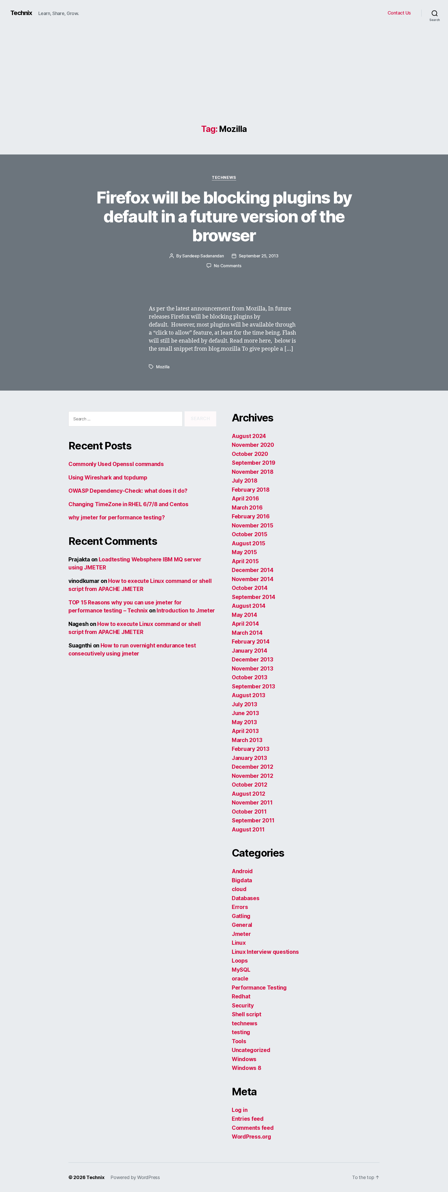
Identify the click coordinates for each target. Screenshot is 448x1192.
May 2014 (244, 615)
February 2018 (251, 489)
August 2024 (249, 436)
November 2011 (252, 802)
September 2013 (253, 686)
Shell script (246, 1014)
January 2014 (249, 650)
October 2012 (249, 784)
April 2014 (245, 623)
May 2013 (244, 722)
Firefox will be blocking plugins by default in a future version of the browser (224, 216)
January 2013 (249, 758)
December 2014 (253, 570)
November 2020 (253, 445)
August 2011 (248, 829)
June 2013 (245, 713)
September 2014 (253, 597)
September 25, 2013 (258, 255)
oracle (240, 978)
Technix (21, 13)
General (242, 925)
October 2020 (250, 454)
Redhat (241, 996)
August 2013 (248, 695)
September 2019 (253, 463)
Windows (244, 1059)
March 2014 (247, 633)
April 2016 (245, 498)
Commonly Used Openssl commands (116, 464)
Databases (246, 898)
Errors (240, 907)
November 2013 (252, 668)
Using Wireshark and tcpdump (107, 477)
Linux (239, 943)
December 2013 (252, 659)
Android (242, 871)
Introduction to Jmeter (186, 610)
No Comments (227, 265)
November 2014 (253, 579)
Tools (239, 1041)
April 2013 (245, 731)
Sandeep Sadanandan (203, 255)
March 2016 (247, 507)
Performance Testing (259, 987)
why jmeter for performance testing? (116, 517)
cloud (239, 889)
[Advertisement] (224, 85)
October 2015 (249, 534)
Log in (239, 1110)
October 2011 (249, 811)
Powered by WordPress (135, 1177)
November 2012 (252, 776)
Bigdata (242, 880)
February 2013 (250, 749)
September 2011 (253, 820)
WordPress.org (251, 1136)
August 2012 (248, 794)
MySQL (241, 970)
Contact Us (399, 13)
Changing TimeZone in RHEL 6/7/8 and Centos (128, 504)
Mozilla (163, 366)
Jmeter (241, 934)
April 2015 (245, 561)
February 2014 (251, 641)
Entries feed (248, 1119)
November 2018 (253, 472)
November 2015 (252, 525)
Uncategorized (251, 1050)
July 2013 (244, 704)
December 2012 (252, 767)
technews (224, 177)
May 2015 (244, 552)
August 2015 (248, 543)
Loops (240, 960)
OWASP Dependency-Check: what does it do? (127, 491)
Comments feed (253, 1128)
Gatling (241, 916)
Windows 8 (246, 1068)
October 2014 (250, 588)
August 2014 (248, 606)
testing (241, 1032)
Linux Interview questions (265, 952)
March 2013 (247, 740)
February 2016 (251, 516)
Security (243, 1005)
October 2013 (249, 677)
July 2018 (244, 480)
